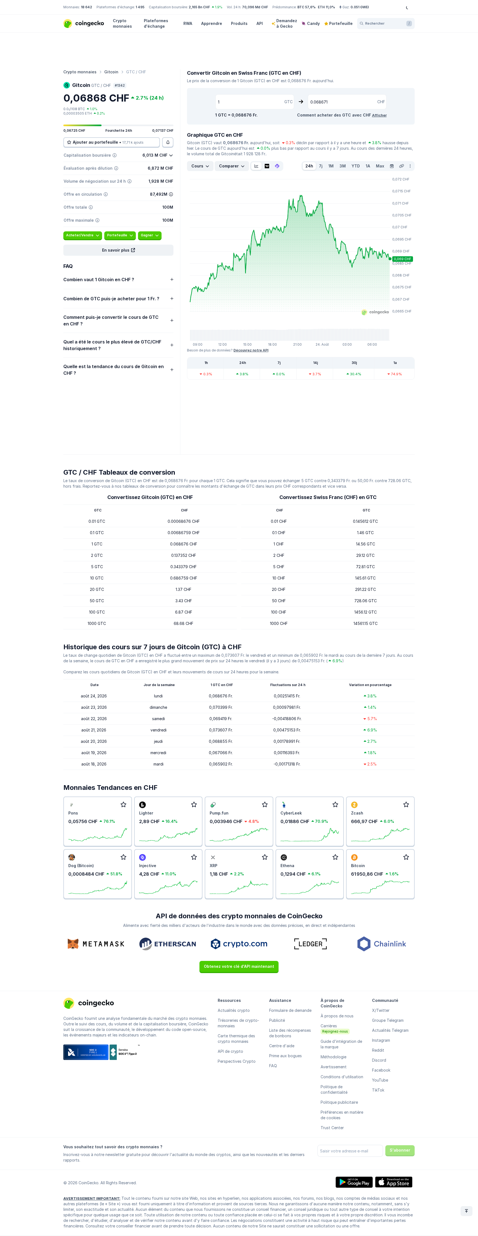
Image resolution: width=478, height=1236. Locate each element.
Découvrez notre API (250, 350)
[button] (118, 250)
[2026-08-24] (391, 166)
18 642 (86, 7)
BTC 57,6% (306, 7)
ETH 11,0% (326, 7)
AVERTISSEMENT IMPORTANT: (91, 1198)
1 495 (140, 7)
